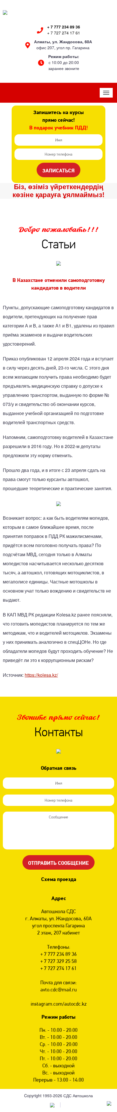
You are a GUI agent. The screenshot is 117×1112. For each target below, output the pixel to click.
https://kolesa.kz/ (41, 675)
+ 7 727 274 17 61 (63, 33)
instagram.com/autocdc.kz (59, 1004)
